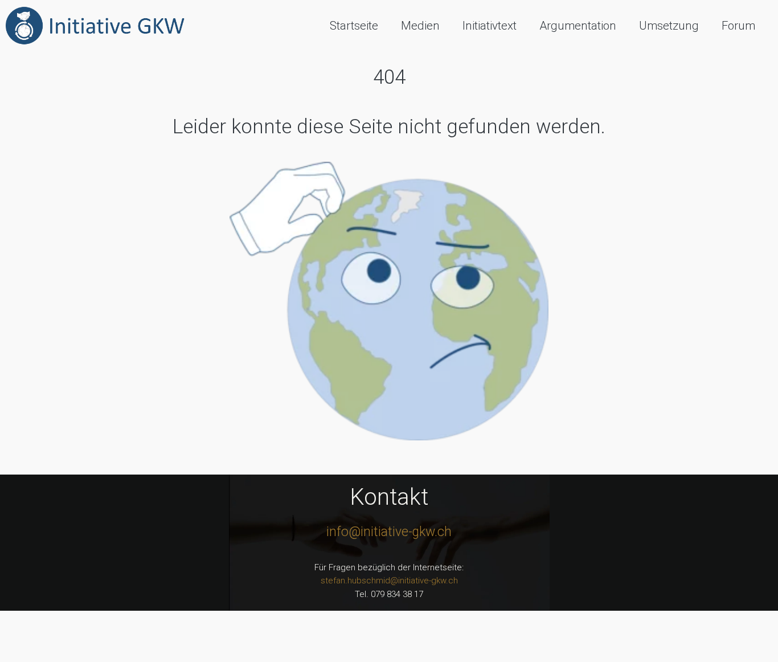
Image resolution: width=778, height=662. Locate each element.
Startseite (354, 25)
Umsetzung (669, 25)
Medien (420, 25)
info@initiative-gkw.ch (389, 532)
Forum (738, 25)
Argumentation (577, 25)
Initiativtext (489, 25)
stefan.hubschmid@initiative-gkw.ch (389, 580)
